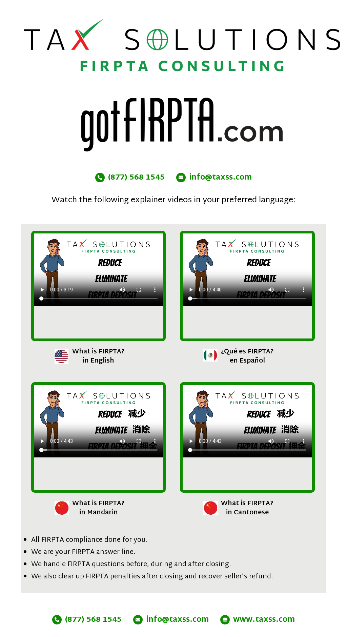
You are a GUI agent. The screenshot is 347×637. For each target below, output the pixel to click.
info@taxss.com (220, 178)
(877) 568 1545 (136, 178)
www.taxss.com (264, 620)
